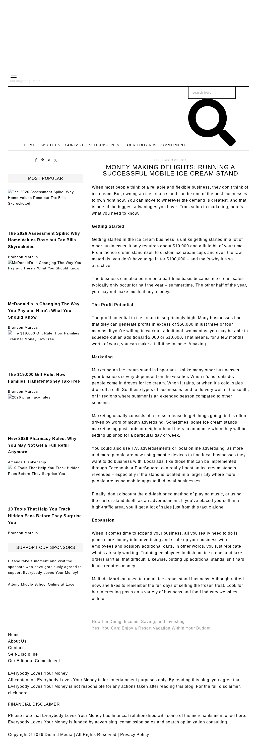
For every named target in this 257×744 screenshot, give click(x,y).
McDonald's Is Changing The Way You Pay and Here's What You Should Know (44, 310)
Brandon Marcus (23, 257)
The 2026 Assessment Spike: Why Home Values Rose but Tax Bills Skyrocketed (44, 240)
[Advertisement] (128, 35)
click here (18, 693)
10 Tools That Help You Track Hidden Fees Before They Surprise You (45, 516)
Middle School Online (40, 584)
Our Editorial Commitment (34, 661)
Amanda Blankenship (27, 462)
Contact (16, 648)
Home (14, 635)
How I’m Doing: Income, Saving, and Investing (138, 621)
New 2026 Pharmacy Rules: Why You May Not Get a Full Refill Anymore (42, 445)
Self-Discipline (23, 654)
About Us (17, 641)
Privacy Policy (134, 734)
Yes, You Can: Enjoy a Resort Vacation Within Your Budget (151, 628)
